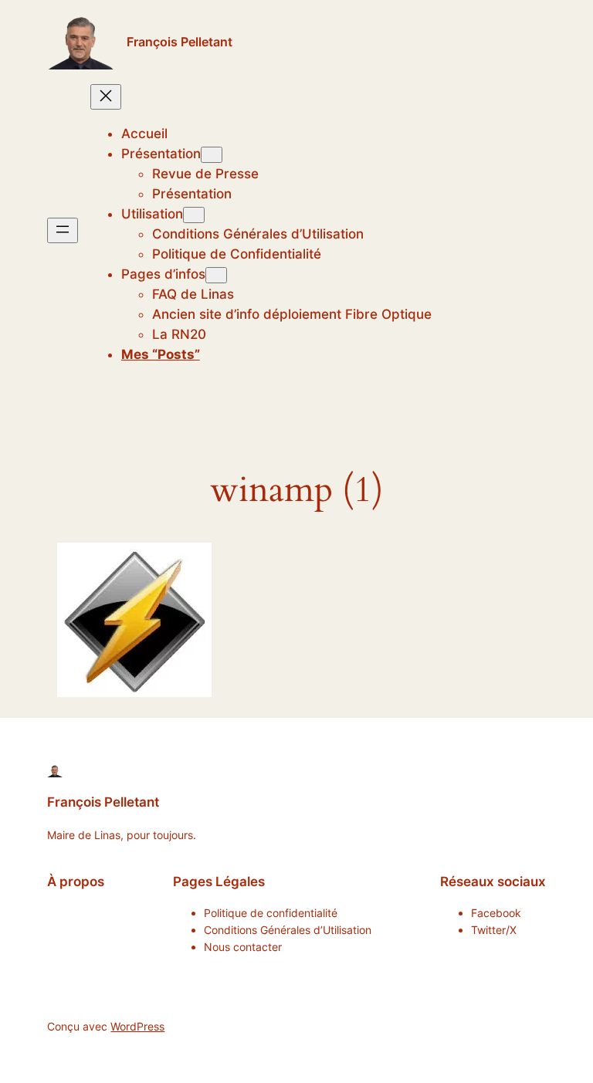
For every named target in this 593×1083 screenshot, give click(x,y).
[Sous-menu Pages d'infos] (216, 275)
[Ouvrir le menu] (62, 230)
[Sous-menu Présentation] (211, 155)
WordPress (137, 1026)
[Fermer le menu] (105, 97)
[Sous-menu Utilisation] (194, 215)
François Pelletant (179, 41)
